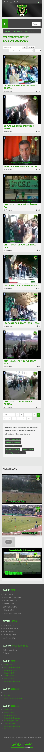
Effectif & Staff (9, 604)
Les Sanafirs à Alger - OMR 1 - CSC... (22, 323)
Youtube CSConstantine (13, 446)
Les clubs (6, 693)
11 (18, 418)
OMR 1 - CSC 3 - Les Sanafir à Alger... (18, 402)
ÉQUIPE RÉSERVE (10, 607)
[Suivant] (23, 418)
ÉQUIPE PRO (8, 594)
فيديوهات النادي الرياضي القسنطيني (15, 453)
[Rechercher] (24, 47)
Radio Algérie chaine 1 (11, 628)
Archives (6, 653)
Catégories (17, 31)
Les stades (6, 695)
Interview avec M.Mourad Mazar (20, 166)
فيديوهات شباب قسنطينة (12, 449)
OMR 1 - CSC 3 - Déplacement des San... (20, 246)
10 (13, 418)
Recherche (29, 31)
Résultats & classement (12, 597)
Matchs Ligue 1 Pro (10, 650)
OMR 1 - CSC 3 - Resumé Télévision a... (20, 205)
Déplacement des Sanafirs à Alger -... (19, 127)
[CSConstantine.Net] (22, 10)
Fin (29, 418)
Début (6, 415)
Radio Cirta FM (8, 625)
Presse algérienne (9, 635)
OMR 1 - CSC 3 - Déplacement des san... (20, 362)
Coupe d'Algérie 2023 (11, 721)
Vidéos (7, 31)
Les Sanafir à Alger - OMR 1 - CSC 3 (21, 285)
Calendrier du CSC (11, 600)
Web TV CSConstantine (13, 442)
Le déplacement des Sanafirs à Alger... (20, 86)
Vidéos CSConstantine (13, 439)
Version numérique (9, 638)
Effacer (31, 47)
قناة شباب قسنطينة (28, 449)
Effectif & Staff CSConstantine (13, 698)
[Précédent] (12, 415)
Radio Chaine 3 (8, 631)
